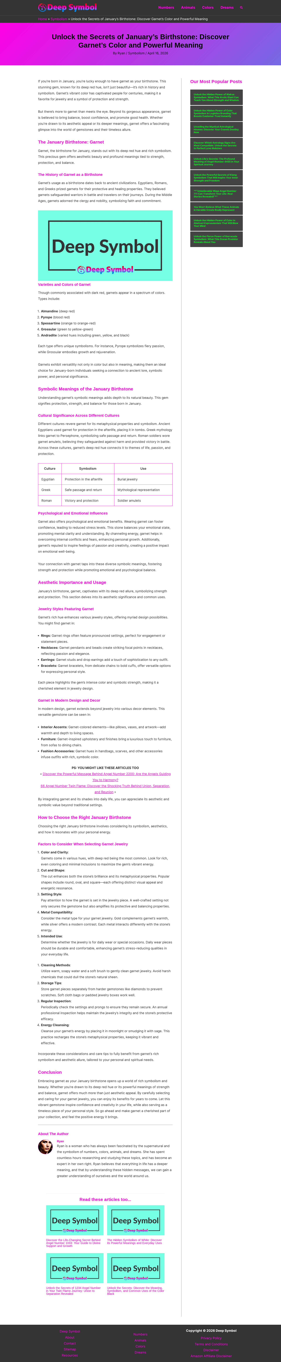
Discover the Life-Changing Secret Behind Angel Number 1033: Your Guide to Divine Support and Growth (73, 1243)
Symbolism (136, 53)
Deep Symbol (70, 1331)
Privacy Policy (211, 1338)
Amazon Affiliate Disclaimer (211, 1356)
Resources (70, 1355)
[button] (241, 8)
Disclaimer (211, 1350)
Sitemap (70, 1349)
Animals (188, 7)
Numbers (166, 7)
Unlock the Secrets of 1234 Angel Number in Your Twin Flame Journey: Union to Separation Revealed (73, 1290)
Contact (70, 1343)
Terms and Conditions (211, 1344)
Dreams (227, 7)
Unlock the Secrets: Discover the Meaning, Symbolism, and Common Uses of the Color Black (135, 1290)
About (69, 1337)
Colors (208, 7)
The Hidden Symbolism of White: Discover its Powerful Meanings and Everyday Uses (134, 1241)
